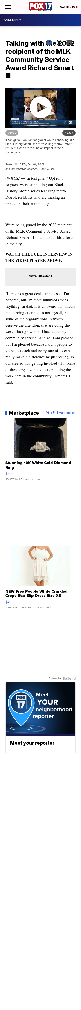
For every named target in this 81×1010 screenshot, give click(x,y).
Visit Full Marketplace (61, 412)
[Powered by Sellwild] (69, 678)
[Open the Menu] (7, 6)
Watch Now (68, 7)
